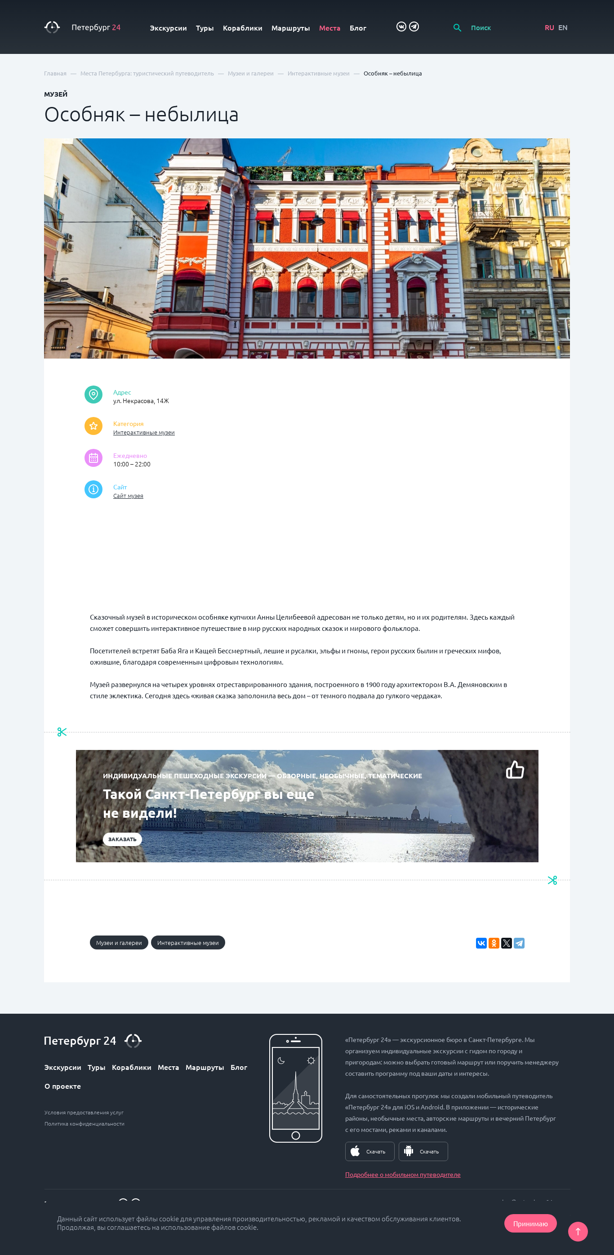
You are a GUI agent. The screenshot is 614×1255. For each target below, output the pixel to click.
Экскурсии (168, 27)
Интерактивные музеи (144, 432)
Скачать (375, 1151)
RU (549, 27)
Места (330, 27)
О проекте (62, 1086)
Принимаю (530, 1223)
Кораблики (243, 27)
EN (563, 27)
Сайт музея (128, 495)
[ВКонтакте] (481, 943)
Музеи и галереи (119, 942)
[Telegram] (519, 943)
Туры (205, 27)
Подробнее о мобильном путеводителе (403, 1174)
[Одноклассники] (494, 943)
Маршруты (290, 27)
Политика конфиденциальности (84, 1123)
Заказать (122, 839)
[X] (506, 943)
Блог (358, 27)
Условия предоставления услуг (84, 1112)
